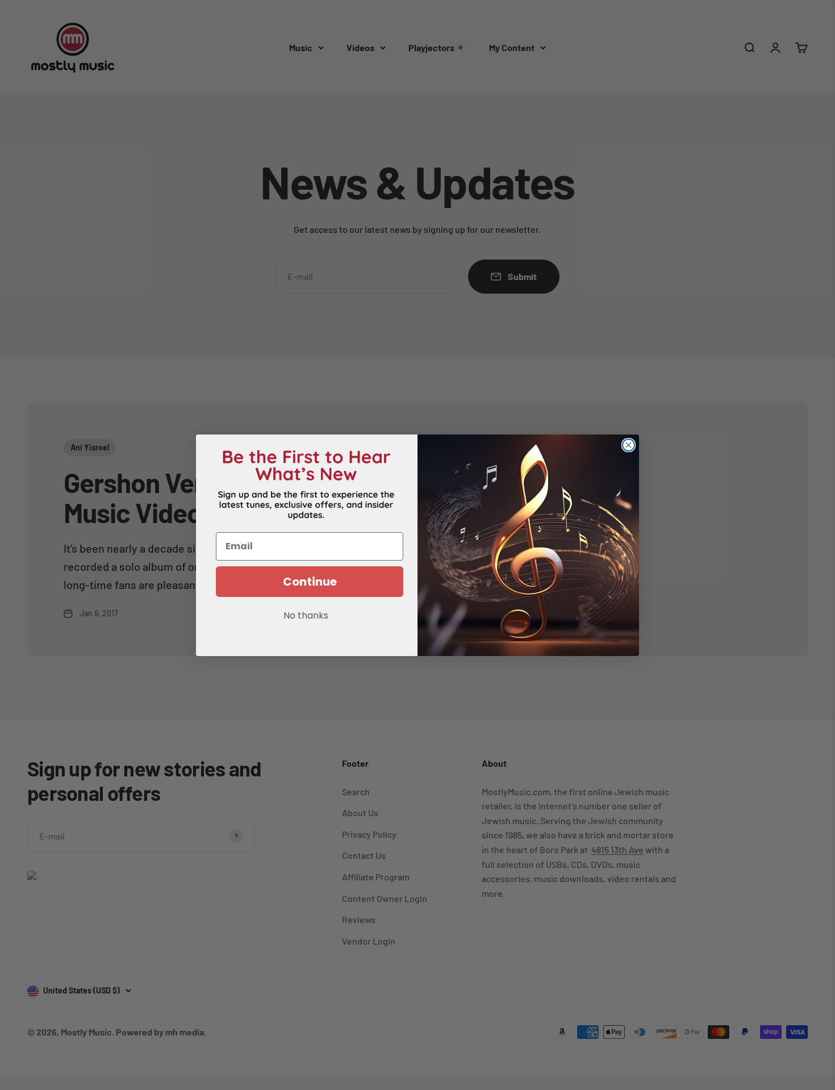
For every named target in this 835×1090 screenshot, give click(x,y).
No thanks (305, 616)
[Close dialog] (628, 445)
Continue (310, 582)
